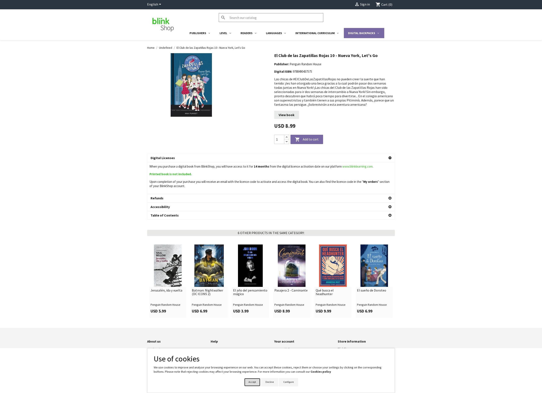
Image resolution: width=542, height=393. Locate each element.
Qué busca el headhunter (325, 292)
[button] (271, 158)
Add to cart (307, 139)
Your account (284, 341)
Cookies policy (321, 372)
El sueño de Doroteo (371, 290)
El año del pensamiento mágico (250, 292)
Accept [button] (252, 381)
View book (287, 115)
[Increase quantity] (286, 137)
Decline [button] (269, 381)
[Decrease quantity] (286, 141)
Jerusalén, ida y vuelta (166, 290)
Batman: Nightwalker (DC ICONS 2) (207, 292)
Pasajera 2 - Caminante (291, 290)
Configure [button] (288, 381)
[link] (167, 280)
